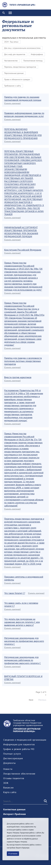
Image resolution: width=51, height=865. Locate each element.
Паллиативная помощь (33, 60)
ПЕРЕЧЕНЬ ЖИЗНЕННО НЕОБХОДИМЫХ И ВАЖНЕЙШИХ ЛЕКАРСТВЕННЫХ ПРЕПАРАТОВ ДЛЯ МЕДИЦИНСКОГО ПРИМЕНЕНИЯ (23, 134)
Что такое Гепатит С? (14, 593)
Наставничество (11, 60)
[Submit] (45, 801)
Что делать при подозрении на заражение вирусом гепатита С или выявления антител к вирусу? (22, 622)
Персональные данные (14, 73)
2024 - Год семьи (11, 42)
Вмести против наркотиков (17, 377)
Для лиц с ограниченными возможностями (22, 48)
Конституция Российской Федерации (22, 249)
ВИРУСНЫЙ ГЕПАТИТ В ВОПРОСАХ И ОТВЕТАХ (23, 678)
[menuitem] (24, 739)
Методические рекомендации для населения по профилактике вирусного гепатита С (24, 641)
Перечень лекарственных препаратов (20, 67)
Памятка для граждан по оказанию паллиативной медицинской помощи (22, 99)
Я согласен (12, 853)
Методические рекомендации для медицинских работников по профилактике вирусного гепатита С (22, 660)
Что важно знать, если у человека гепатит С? (21, 605)
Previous (42, 699)
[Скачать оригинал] (12, 103)
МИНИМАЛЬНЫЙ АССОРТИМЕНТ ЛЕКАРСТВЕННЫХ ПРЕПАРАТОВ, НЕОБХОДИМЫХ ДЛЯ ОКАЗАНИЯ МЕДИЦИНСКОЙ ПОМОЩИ (21, 232)
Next (31, 699)
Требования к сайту (12, 86)
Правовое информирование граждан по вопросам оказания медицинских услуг (24, 115)
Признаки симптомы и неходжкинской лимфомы (23, 578)
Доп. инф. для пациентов (14, 54)
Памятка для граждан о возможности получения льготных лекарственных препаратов (23, 361)
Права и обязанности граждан (17, 79)
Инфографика (37, 54)
